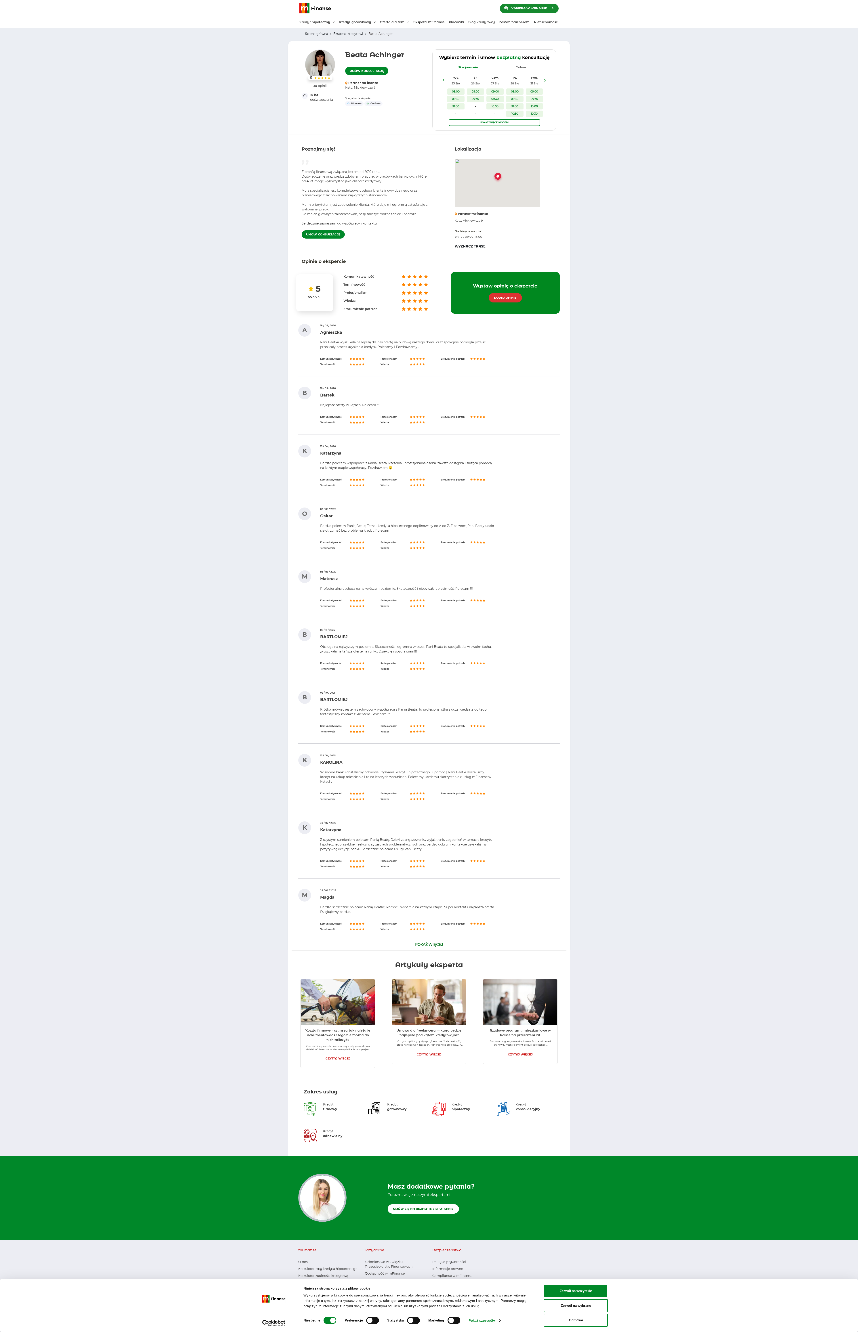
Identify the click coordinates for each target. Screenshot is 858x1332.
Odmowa (576, 1320)
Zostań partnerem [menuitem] (514, 22)
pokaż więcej (429, 944)
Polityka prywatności (449, 1262)
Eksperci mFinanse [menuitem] (429, 22)
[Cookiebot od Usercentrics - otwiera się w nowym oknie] (273, 1323)
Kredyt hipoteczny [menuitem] (314, 22)
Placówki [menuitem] (456, 22)
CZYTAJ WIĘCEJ (338, 1058)
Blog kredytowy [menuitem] (481, 22)
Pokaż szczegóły (482, 1320)
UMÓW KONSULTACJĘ (367, 71)
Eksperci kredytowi (348, 34)
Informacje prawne (447, 1269)
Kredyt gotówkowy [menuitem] (355, 22)
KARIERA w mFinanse (529, 8)
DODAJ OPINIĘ (505, 297)
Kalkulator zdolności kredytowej (323, 1276)
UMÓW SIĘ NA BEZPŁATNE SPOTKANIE (423, 1208)
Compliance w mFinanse (452, 1276)
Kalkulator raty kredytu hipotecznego (328, 1269)
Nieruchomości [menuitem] (546, 22)
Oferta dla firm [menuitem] (392, 22)
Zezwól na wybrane (576, 1305)
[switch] (372, 1320)
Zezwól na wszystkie (576, 1291)
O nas (303, 1262)
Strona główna (316, 34)
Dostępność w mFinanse (385, 1273)
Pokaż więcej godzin (494, 122)
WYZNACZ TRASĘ (470, 246)
